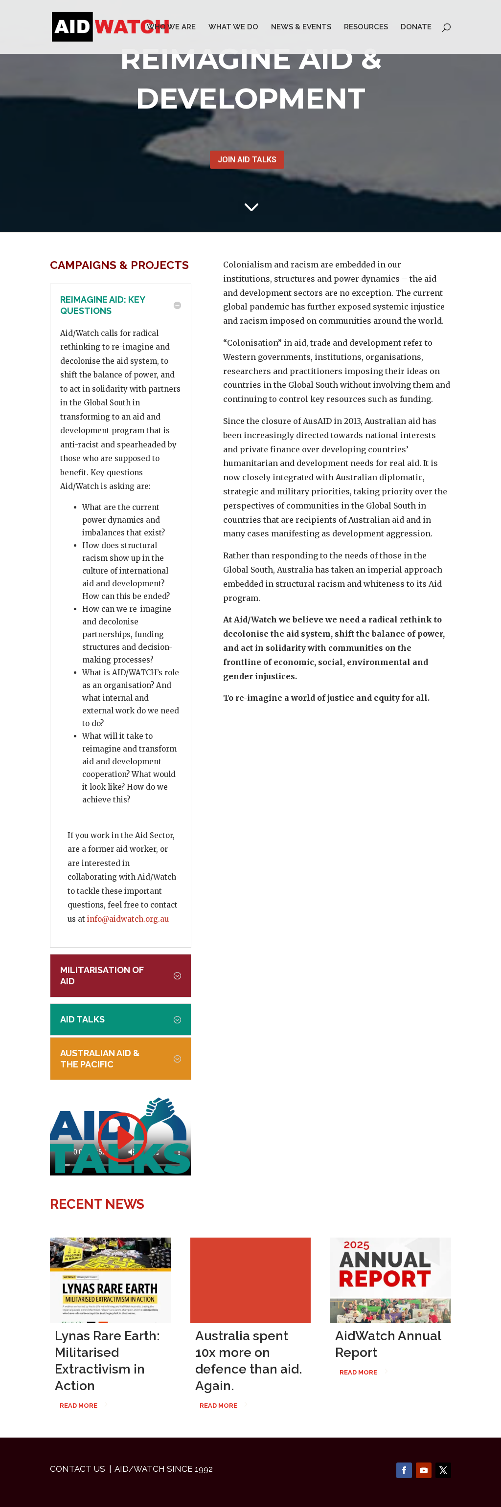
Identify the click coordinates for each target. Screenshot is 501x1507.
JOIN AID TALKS (247, 159)
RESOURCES (366, 27)
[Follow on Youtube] (424, 1470)
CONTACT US (77, 1469)
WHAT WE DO (233, 27)
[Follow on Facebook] (404, 1470)
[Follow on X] (443, 1470)
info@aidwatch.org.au (128, 919)
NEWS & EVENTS (301, 27)
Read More (78, 1405)
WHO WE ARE (171, 27)
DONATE (416, 27)
